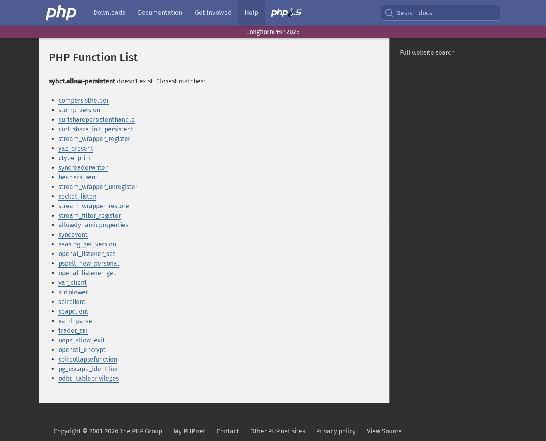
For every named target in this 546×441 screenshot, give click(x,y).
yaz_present (75, 148)
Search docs (414, 13)
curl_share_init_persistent (95, 129)
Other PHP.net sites (277, 431)
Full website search (427, 52)
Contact (228, 431)
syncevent (73, 234)
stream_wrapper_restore (93, 206)
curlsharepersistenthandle (96, 119)
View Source (384, 431)
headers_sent (78, 177)
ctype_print (74, 158)
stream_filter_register (89, 215)
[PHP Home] (62, 13)
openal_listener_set (86, 254)
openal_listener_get (87, 273)
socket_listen (77, 196)
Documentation (160, 12)
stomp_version (79, 110)
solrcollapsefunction (87, 359)
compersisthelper (83, 100)
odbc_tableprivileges (88, 378)
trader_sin (73, 330)
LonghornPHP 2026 (273, 32)
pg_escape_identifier (88, 369)
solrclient (72, 302)
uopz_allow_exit (81, 340)
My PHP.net (189, 431)
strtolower (73, 292)
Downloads (109, 12)
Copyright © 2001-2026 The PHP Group (108, 431)
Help (251, 12)
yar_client (72, 282)
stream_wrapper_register (94, 139)
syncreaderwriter (83, 167)
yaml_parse (75, 321)
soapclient (73, 311)
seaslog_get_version (87, 244)
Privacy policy (336, 431)
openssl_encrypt (82, 350)
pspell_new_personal (88, 263)
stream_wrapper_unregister (97, 187)
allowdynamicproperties (93, 225)
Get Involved (213, 12)
